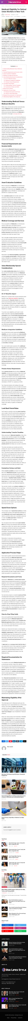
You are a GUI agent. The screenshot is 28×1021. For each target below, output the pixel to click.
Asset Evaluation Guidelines (9, 73)
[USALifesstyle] (14, 2)
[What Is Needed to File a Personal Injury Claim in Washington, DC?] (5, 915)
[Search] (26, 2)
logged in (11, 829)
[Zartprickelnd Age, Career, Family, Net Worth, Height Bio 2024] (5, 851)
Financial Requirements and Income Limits (12, 72)
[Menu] (2, 2)
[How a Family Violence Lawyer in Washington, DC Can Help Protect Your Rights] (5, 901)
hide (16, 66)
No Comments (17, 16)
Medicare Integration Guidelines (12, 80)
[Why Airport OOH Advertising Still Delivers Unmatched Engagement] (14, 765)
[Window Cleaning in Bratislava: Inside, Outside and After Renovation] (5, 944)
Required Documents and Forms (12, 91)
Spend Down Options (7, 88)
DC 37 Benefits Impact (10, 78)
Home (8, 1017)
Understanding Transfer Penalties (12, 85)
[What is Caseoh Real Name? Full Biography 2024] (5, 1000)
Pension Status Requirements (11, 81)
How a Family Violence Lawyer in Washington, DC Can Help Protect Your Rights (17, 901)
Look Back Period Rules (8, 83)
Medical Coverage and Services (10, 75)
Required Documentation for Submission (12, 95)
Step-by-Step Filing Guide (10, 93)
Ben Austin (8, 14)
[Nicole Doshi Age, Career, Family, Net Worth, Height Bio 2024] (5, 844)
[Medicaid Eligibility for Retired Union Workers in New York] (14, 27)
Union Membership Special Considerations (12, 77)
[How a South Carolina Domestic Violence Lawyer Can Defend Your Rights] (5, 909)
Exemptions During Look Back (11, 86)
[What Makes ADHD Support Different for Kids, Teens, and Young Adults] (14, 880)
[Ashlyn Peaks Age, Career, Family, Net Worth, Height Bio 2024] (5, 864)
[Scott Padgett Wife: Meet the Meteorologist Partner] (5, 857)
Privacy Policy (13, 1017)
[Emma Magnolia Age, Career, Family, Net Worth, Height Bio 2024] (5, 1006)
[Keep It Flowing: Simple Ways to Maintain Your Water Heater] (14, 808)
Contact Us (20, 1017)
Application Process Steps (8, 90)
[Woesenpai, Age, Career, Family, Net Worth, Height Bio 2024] (5, 993)
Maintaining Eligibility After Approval (11, 96)
